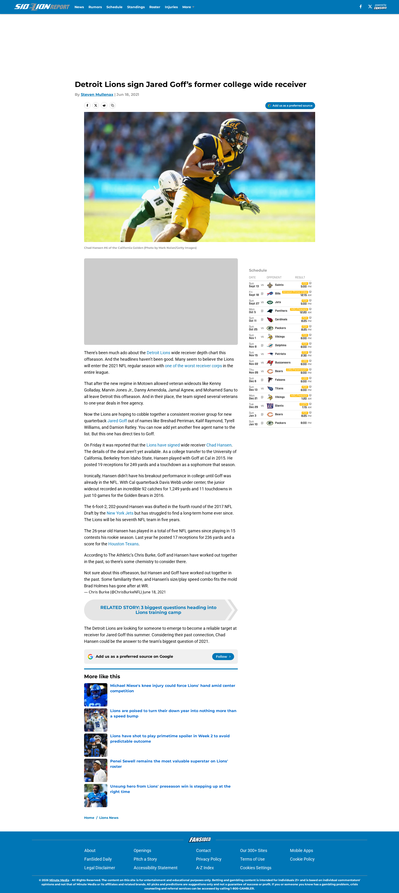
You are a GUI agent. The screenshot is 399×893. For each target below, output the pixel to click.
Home (89, 818)
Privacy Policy (209, 859)
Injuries (171, 7)
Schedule (114, 7)
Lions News (108, 818)
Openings (142, 850)
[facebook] (361, 6)
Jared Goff (117, 420)
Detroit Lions (158, 352)
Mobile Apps (301, 850)
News (79, 7)
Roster (154, 7)
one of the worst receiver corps (193, 365)
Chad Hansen (219, 445)
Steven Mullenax (97, 94)
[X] (370, 6)
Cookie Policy (302, 859)
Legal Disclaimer (99, 867)
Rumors (95, 7)
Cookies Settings (255, 867)
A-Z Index (205, 867)
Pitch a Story (145, 859)
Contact (203, 850)
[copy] (112, 105)
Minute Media (59, 880)
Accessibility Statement (155, 867)
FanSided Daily (98, 859)
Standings (136, 7)
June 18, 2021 (154, 592)
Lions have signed (163, 445)
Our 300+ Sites (253, 850)
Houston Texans (123, 543)
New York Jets (120, 513)
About (89, 850)
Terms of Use (252, 859)
